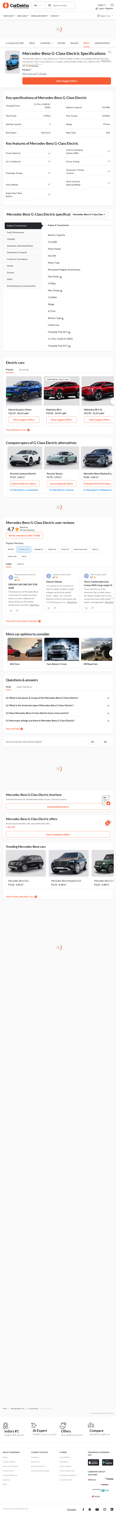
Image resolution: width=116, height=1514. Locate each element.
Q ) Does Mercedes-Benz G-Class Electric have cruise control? (37, 713)
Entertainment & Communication (21, 286)
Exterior (10, 272)
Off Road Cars (91, 664)
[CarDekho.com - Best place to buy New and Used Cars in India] (16, 5)
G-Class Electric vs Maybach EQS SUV (98, 490)
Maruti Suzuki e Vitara (19, 409)
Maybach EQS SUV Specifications (98, 483)
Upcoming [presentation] (24, 369)
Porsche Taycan (55, 473)
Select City (105, 16)
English (101, 5)
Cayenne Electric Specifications (25, 483)
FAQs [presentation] (8, 686)
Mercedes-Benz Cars (24, 896)
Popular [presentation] (9, 369)
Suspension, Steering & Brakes (20, 246)
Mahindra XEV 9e (93, 409)
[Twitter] (90, 1510)
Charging (11, 239)
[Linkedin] (112, 1510)
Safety (10, 279)
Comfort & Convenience (17, 259)
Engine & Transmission (16, 225)
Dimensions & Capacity (17, 252)
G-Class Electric (15, 43)
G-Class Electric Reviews (25, 621)
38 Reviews (33, 66)
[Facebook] (83, 1510)
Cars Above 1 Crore (57, 664)
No (105, 741)
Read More (106, 61)
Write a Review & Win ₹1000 (24, 535)
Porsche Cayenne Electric (23, 473)
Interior (10, 266)
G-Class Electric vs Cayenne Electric (25, 490)
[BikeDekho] (92, 1480)
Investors (6, 1480)
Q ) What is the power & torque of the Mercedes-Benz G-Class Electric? (42, 697)
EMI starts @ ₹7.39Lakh (34, 73)
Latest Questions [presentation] (24, 686)
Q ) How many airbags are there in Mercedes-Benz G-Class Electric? (40, 720)
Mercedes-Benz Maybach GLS (66, 880)
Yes (92, 741)
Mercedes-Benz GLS (18, 880)
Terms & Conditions (10, 1466)
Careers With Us (9, 1462)
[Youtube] (97, 1510)
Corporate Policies (10, 1475)
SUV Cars (15, 664)
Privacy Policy (8, 1471)
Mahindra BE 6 (53, 409)
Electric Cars (20, 430)
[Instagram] (104, 1510)
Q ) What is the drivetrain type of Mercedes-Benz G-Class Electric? (39, 705)
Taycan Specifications (61, 483)
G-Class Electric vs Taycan (62, 490)
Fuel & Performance (15, 232)
